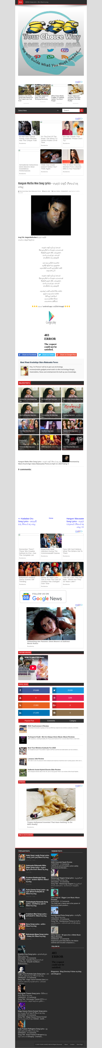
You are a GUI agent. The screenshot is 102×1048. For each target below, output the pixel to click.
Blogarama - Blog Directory (60, 971)
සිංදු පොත (20, 192)
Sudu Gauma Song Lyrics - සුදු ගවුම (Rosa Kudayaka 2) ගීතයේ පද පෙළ (37, 891)
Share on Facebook (29, 355)
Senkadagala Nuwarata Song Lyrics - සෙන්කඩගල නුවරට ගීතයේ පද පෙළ (37, 903)
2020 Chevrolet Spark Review (61, 862)
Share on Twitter (48, 355)
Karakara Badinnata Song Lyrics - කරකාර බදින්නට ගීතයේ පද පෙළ (37, 879)
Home (51, 518)
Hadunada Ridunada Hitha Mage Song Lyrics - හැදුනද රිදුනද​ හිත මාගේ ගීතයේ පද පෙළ (37, 867)
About (66, 1044)
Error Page (80, 1044)
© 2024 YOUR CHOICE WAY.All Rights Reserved (48, 1044)
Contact (72, 1044)
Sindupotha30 (64, 191)
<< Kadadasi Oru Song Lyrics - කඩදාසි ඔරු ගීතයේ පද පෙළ (27, 521)
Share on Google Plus (68, 355)
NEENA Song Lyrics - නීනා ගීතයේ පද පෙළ (36, 2)
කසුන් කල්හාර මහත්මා (74, 191)
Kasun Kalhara (56, 191)
